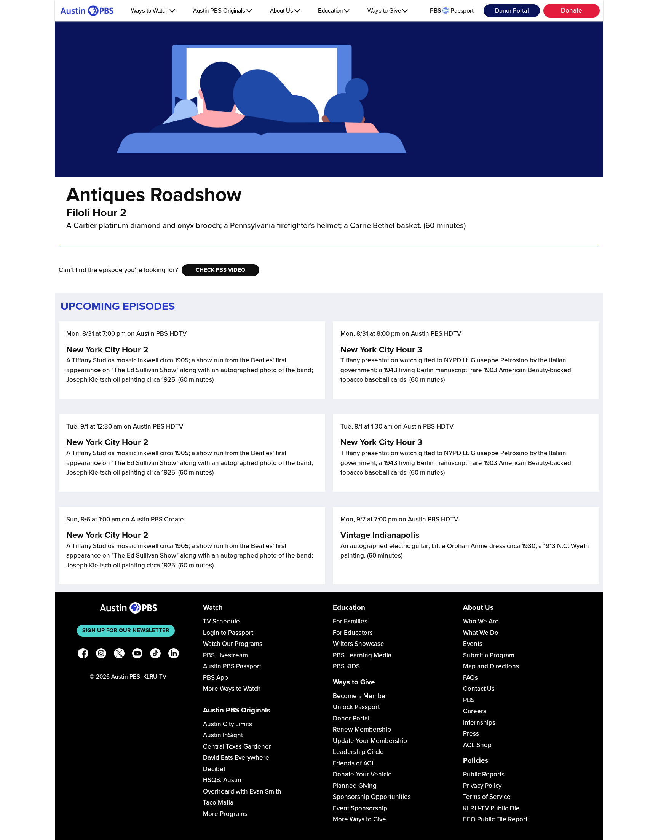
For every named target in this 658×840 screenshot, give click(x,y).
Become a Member (360, 696)
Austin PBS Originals (219, 10)
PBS (469, 700)
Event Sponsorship (360, 808)
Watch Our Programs (232, 644)
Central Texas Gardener (237, 747)
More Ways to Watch (232, 689)
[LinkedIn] (173, 654)
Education (330, 10)
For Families (350, 621)
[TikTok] (155, 654)
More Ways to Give (359, 819)
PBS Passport (452, 10)
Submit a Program (488, 655)
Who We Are (481, 621)
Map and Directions (491, 666)
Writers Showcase (358, 644)
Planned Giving (355, 786)
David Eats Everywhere (236, 758)
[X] (119, 654)
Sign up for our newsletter (125, 630)
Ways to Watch (149, 10)
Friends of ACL (354, 763)
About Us (281, 10)
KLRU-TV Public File (491, 808)
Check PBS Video (220, 269)
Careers (474, 711)
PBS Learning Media (362, 655)
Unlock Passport (356, 707)
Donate (571, 10)
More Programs (225, 814)
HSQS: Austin (222, 780)
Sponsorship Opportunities (372, 797)
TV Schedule (221, 621)
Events (472, 644)
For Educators (353, 633)
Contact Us (479, 689)
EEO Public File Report (495, 819)
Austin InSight (223, 735)
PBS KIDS (346, 666)
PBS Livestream (225, 655)
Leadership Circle (358, 752)
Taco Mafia (218, 803)
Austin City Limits (227, 724)
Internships (479, 723)
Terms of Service (487, 797)
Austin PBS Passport (232, 666)
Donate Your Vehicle (362, 774)
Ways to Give (384, 10)
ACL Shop (477, 745)
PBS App (215, 678)
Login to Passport (228, 633)
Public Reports (484, 774)
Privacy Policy (482, 786)
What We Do (480, 633)
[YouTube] (137, 654)
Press (471, 734)
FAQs (470, 678)
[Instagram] (101, 654)
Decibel (214, 769)
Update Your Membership (370, 741)
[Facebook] (83, 654)
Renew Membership (362, 729)
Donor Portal (512, 10)
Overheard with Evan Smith (242, 791)
